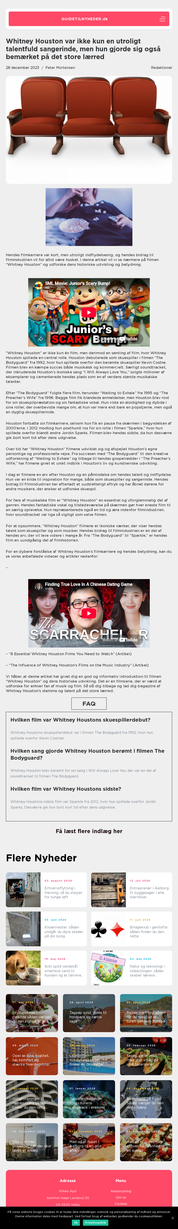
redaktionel (161, 68)
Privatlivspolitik (95, 1222)
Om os (121, 1197)
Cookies (121, 1204)
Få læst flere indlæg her (89, 831)
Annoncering (120, 1191)
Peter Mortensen (60, 68)
